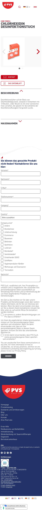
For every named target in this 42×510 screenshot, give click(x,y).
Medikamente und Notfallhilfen (12, 429)
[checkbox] (20, 247)
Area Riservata (6, 420)
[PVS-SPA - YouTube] (5, 453)
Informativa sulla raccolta (8, 508)
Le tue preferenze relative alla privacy (16, 505)
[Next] (37, 51)
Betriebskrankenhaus (9, 439)
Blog (2, 412)
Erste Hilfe (5, 426)
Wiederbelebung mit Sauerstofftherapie (16, 434)
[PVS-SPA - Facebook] (11, 453)
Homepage (5, 404)
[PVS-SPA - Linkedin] (2, 453)
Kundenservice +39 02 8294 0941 (11, 482)
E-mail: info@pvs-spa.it (8, 485)
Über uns (4, 415)
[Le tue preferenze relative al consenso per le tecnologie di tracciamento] (4, 508)
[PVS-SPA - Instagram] (8, 453)
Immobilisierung (7, 431)
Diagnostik (5, 437)
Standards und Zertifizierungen (12, 410)
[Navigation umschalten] (36, 7)
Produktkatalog (7, 407)
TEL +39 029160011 (7, 480)
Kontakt (11, 77)
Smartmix (9, 487)
